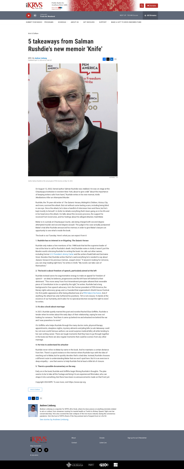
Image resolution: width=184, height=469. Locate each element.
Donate (152, 5)
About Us (75, 22)
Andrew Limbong (41, 58)
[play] (28, 15)
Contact (74, 443)
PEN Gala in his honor (92, 293)
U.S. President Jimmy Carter (62, 254)
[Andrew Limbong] (33, 410)
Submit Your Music (34, 22)
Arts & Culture (33, 33)
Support (103, 22)
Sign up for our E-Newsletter (137, 438)
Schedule (62, 22)
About (74, 438)
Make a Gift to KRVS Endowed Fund (126, 22)
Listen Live (103, 443)
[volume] (35, 15)
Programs (48, 22)
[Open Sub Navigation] (55, 22)
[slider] (38, 15)
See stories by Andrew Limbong (54, 419)
